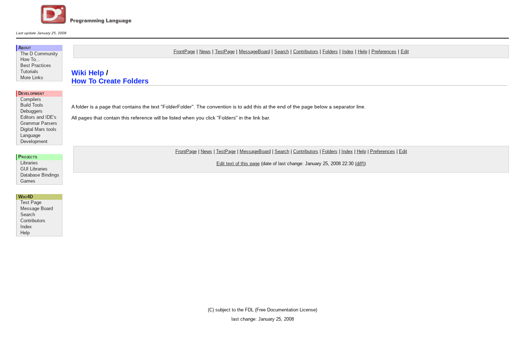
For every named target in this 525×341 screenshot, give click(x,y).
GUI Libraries (34, 169)
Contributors (32, 220)
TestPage (225, 51)
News (205, 51)
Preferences (383, 51)
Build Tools (31, 105)
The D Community (39, 53)
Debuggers (31, 111)
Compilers (30, 99)
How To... (30, 59)
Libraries (29, 163)
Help (25, 232)
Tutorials (29, 71)
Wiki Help (87, 73)
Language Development (34, 138)
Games (27, 181)
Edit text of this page (238, 163)
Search (27, 214)
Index (26, 226)
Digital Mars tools (38, 129)
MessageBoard (254, 51)
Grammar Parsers (38, 123)
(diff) (359, 163)
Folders (330, 51)
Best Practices (35, 65)
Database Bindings (39, 175)
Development (31, 93)
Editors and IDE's (38, 117)
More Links (31, 77)
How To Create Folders (110, 81)
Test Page (30, 202)
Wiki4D (25, 196)
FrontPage (184, 51)
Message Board (36, 208)
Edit (405, 51)
